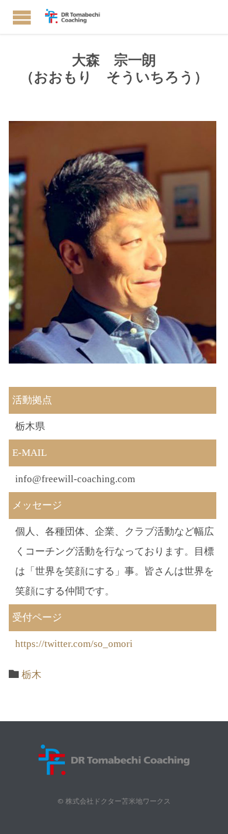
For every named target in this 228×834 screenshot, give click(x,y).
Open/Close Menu (22, 17)
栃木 (32, 674)
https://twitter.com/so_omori (74, 643)
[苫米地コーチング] (76, 17)
